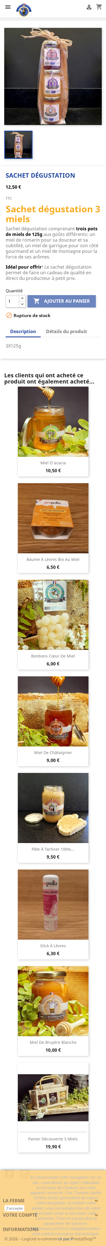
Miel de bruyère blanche (53, 1042)
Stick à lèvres (53, 945)
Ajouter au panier (61, 301)
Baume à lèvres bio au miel (53, 559)
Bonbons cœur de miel (53, 656)
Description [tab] (23, 331)
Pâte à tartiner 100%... (53, 849)
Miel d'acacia (53, 462)
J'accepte (14, 1208)
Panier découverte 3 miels (53, 1139)
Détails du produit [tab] (66, 331)
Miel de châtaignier (53, 752)
